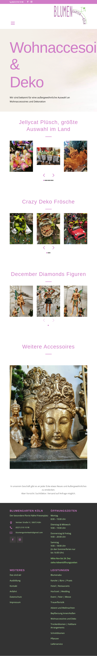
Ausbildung (15, 580)
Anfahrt (13, 591)
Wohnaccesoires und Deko (63, 618)
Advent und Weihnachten (63, 607)
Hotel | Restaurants (60, 586)
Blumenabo (56, 575)
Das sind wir (15, 575)
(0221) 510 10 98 (17, 2)
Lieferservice (57, 644)
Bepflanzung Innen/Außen (63, 613)
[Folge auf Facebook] (13, 540)
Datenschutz (16, 596)
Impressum (15, 602)
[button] (44, 175)
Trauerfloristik (57, 602)
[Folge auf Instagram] (20, 540)
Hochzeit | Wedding (60, 591)
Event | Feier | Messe (61, 596)
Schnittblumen (58, 633)
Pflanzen (55, 638)
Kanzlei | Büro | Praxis (61, 580)
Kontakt (13, 586)
